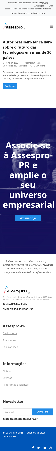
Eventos (7, 378)
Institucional (10, 333)
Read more (10, 86)
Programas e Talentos (16, 384)
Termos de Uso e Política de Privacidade (28, 13)
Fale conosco (10, 347)
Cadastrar (43, 411)
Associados (9, 340)
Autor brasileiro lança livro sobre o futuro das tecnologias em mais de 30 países (27, 49)
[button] (51, 26)
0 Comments (39, 65)
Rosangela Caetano (33, 63)
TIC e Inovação (20, 65)
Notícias (9, 65)
